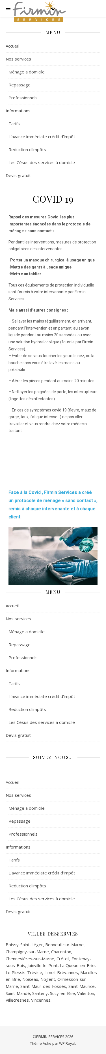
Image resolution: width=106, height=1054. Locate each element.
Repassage (19, 85)
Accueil (12, 46)
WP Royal (67, 1043)
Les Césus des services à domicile (41, 162)
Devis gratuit (18, 175)
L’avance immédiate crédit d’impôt (41, 136)
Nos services (18, 59)
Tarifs (14, 123)
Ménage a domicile (26, 72)
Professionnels (23, 97)
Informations (18, 110)
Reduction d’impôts (27, 149)
